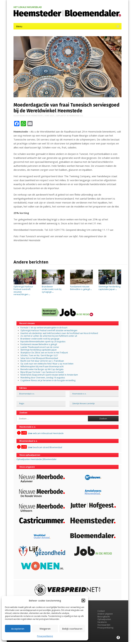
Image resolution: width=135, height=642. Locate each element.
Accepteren (17, 628)
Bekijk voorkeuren (72, 628)
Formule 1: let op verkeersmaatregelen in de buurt (43, 327)
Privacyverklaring (45, 636)
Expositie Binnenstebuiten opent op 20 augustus (42, 341)
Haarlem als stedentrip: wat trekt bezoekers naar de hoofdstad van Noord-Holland (59, 333)
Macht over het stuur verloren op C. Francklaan (42, 360)
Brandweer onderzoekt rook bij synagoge (51, 289)
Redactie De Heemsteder (31, 115)
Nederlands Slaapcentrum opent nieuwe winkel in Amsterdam (49, 374)
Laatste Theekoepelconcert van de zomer (39, 347)
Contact (101, 611)
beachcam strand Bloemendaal (45, 447)
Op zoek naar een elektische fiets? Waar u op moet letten (46, 363)
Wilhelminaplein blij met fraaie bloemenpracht (42, 366)
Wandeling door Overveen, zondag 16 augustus (42, 377)
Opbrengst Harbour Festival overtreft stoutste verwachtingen (23, 290)
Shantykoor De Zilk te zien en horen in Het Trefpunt (44, 352)
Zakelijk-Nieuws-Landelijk (83, 403)
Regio (21, 403)
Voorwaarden (103, 624)
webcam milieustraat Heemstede (46, 433)
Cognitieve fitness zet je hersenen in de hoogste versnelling (47, 380)
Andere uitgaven (105, 613)
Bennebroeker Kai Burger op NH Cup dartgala (41, 369)
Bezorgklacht (103, 616)
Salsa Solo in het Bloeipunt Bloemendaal (39, 358)
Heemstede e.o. (76, 115)
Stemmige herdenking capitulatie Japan (109, 288)
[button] (83, 600)
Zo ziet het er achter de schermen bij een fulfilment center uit (48, 335)
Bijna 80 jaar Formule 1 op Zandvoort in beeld (42, 372)
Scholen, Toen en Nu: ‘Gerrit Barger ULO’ (39, 355)
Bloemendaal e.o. (27, 393)
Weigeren (45, 628)
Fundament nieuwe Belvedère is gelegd (81, 288)
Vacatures (102, 622)
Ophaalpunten (104, 619)
